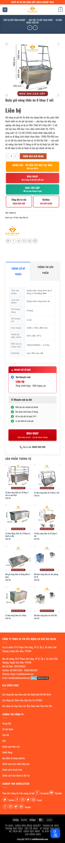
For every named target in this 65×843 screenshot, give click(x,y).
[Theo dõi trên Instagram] (22, 799)
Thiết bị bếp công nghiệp (14, 20)
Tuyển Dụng (7, 752)
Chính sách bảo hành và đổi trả (16, 775)
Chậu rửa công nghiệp (28, 825)
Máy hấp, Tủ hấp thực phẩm (40, 20)
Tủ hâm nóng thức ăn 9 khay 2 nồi (46, 492)
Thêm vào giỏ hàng (33, 156)
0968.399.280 (30, 670)
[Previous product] (35, 27)
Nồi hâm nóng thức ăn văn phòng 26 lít (46, 575)
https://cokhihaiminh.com (22, 674)
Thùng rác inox (14, 828)
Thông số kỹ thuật (18, 271)
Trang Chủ (6, 723)
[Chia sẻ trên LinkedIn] (35, 240)
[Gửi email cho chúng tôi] (33, 799)
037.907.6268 (16, 670)
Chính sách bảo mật (11, 746)
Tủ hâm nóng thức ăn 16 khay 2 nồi (45, 534)
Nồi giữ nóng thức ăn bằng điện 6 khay (17, 575)
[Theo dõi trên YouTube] (51, 792)
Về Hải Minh (7, 729)
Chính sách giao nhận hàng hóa (16, 764)
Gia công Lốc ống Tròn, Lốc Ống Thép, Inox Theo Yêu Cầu (27, 706)
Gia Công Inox (33, 834)
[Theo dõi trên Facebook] (37, 792)
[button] (5, 9)
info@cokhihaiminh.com (19, 678)
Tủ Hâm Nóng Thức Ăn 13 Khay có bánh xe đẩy (17, 534)
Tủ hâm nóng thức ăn (20, 217)
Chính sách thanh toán (12, 769)
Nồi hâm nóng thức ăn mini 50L (45, 615)
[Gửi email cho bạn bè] (24, 240)
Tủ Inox (9, 825)
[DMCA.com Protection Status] (40, 678)
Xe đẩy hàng (49, 831)
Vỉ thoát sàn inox (50, 828)
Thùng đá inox (51, 825)
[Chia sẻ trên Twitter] (18, 240)
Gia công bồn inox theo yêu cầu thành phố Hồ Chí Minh (26, 694)
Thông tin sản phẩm (45, 269)
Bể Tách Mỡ (15, 831)
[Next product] (29, 27)
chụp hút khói (32, 831)
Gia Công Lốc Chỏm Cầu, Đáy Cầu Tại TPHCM (22, 700)
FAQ (4, 741)
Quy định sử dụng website (13, 758)
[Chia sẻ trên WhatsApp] (8, 240)
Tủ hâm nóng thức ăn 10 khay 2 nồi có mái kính (17, 493)
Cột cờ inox (31, 828)
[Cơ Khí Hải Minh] (12, 231)
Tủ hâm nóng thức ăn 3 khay (15, 615)
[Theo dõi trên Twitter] (5, 799)
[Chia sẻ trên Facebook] (13, 240)
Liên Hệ (5, 735)
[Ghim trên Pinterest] (29, 240)
